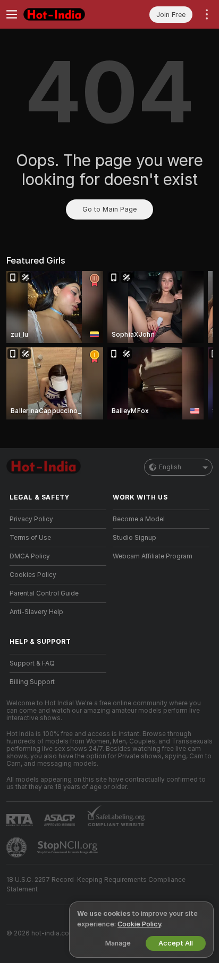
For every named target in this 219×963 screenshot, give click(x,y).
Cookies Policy (33, 575)
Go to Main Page (109, 209)
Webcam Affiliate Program (152, 556)
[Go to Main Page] (66, 14)
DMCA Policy (30, 556)
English (170, 467)
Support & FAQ (32, 663)
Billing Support (32, 682)
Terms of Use (30, 537)
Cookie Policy (139, 924)
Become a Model (139, 519)
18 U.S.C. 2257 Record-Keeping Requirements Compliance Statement (96, 884)
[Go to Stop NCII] (68, 847)
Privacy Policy (31, 519)
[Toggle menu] (11, 14)
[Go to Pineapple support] (17, 847)
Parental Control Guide (44, 593)
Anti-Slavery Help (36, 612)
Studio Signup (134, 537)
